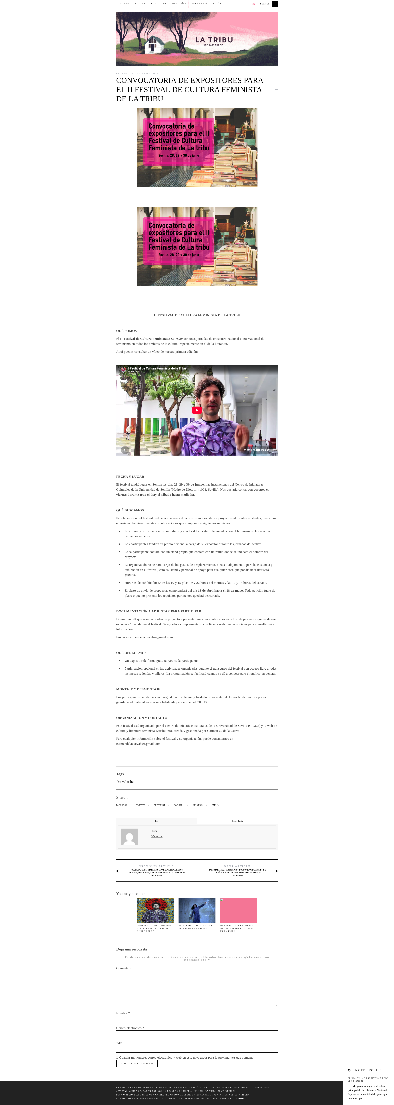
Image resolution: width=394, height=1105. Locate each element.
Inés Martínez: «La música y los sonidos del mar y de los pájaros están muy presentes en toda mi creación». (237, 871)
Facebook (122, 805)
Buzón (217, 4)
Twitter (141, 805)
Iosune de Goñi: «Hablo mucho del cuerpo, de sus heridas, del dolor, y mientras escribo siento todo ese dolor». (157, 871)
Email (215, 805)
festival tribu (125, 782)
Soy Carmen (200, 4)
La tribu (124, 4)
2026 (164, 4)
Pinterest (160, 805)
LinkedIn (198, 805)
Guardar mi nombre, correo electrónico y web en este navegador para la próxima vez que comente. (186, 1057)
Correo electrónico (130, 1028)
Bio (156, 821)
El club (140, 4)
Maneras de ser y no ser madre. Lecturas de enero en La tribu (238, 928)
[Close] (349, 1070)
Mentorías (179, 4)
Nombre (123, 1013)
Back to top (261, 1087)
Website (157, 836)
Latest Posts (237, 821)
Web (119, 1043)
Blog (135, 73)
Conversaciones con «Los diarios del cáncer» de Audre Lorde (154, 928)
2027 (153, 4)
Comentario (124, 968)
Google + (179, 805)
